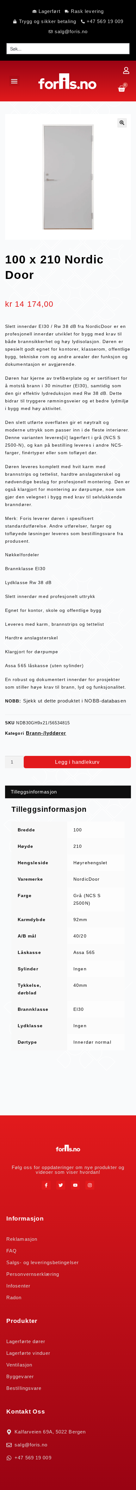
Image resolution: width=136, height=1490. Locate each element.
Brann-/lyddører (46, 733)
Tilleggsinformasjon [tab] (34, 791)
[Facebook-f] (46, 1185)
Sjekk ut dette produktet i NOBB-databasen (74, 700)
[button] (14, 81)
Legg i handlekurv (77, 762)
